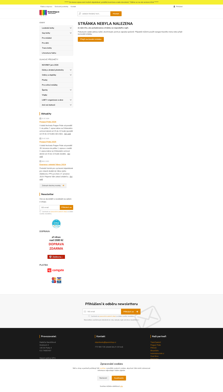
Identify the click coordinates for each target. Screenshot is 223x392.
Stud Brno (154, 356)
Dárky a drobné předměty (53, 70)
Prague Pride (155, 345)
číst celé (67, 134)
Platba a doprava (46, 7)
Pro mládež (47, 38)
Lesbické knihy (48, 28)
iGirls (157, 350)
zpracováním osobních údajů (58, 212)
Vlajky (44, 95)
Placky (44, 80)
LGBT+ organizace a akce (52, 100)
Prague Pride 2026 (47, 122)
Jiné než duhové (48, 105)
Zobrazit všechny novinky (51, 185)
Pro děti (45, 43)
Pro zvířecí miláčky (49, 85)
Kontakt (73, 7)
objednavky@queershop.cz (105, 342)
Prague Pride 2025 (47, 142)
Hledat (116, 13)
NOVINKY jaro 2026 (50, 65)
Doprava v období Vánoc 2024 (52, 164)
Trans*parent (155, 342)
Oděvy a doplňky (49, 75)
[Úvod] (57, 13)
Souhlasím (119, 378)
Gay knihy (46, 33)
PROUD (153, 348)
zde (121, 386)
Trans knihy (47, 48)
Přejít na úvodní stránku (90, 39)
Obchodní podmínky (61, 7)
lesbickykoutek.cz (157, 353)
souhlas (103, 368)
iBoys (152, 350)
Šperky (45, 90)
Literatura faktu (49, 53)
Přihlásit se (66, 207)
